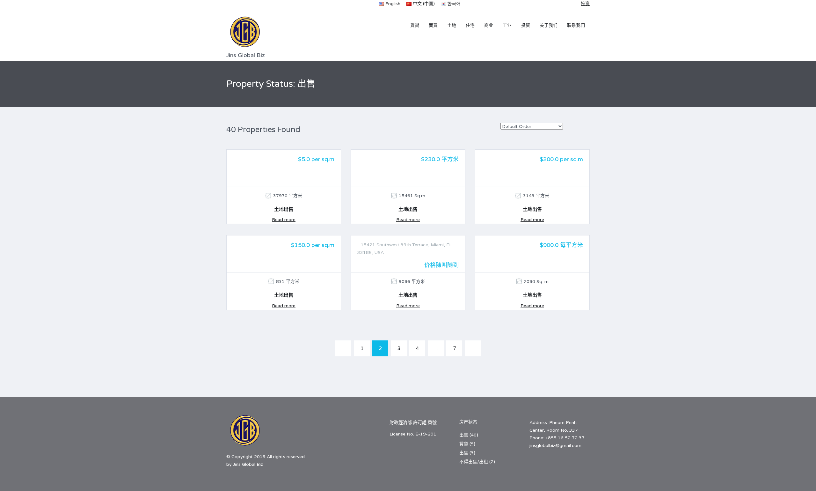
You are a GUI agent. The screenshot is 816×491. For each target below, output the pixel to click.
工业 (507, 25)
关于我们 (548, 25)
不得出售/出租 (473, 462)
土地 (451, 25)
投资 (525, 25)
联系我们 (576, 25)
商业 (488, 25)
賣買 (433, 25)
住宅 (470, 25)
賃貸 (414, 25)
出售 (463, 435)
